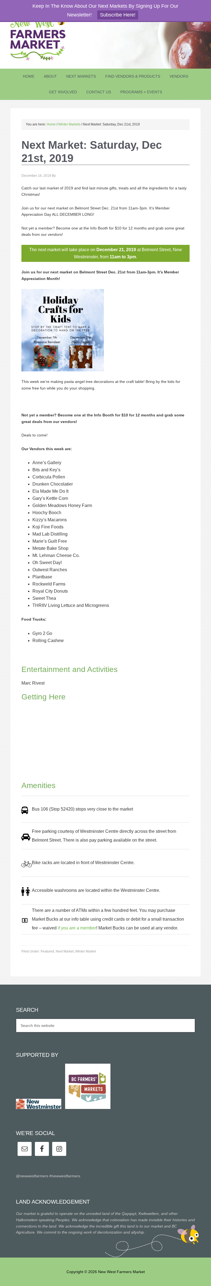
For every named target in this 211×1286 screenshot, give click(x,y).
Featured (47, 951)
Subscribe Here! (117, 15)
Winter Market (85, 951)
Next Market (65, 951)
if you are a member (77, 928)
